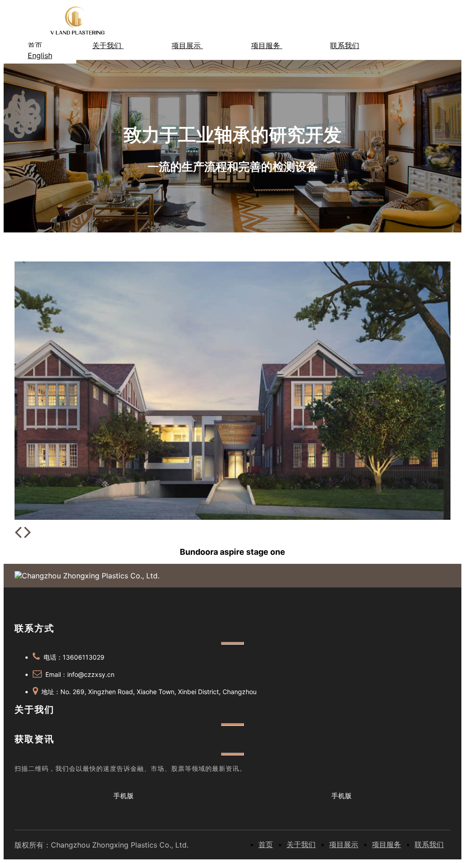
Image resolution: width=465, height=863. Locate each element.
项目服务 (266, 45)
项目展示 (187, 45)
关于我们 (108, 45)
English (40, 55)
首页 (36, 45)
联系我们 (344, 45)
